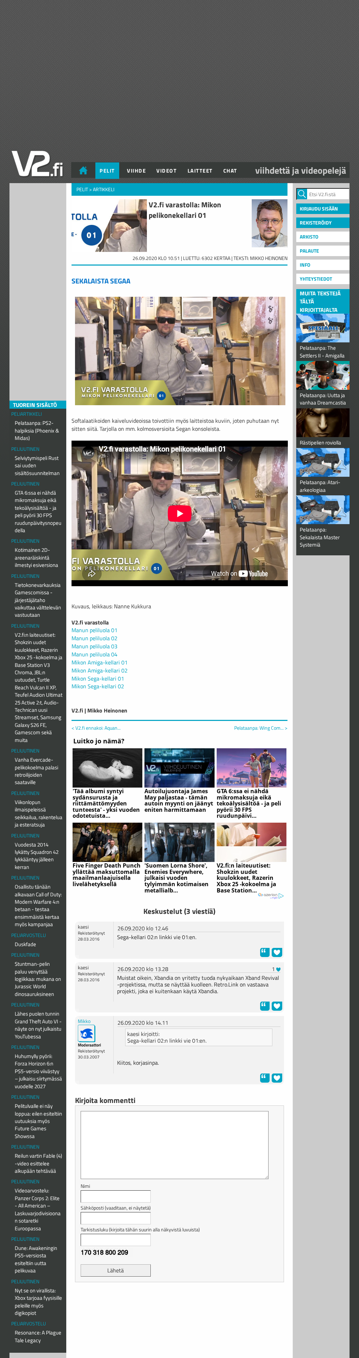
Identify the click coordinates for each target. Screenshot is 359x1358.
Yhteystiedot (316, 278)
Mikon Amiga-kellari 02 (100, 670)
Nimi (85, 1186)
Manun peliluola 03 (94, 646)
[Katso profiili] (86, 1033)
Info (305, 264)
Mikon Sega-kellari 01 (98, 678)
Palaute (309, 250)
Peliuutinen (25, 449)
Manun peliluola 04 (94, 654)
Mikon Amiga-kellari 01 (100, 662)
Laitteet (200, 171)
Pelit (107, 171)
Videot (166, 171)
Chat (230, 171)
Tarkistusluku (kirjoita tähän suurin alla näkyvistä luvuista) (140, 1229)
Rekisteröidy (316, 222)
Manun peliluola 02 (94, 638)
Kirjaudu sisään (319, 208)
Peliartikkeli (26, 413)
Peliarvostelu (28, 935)
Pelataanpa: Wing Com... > (260, 727)
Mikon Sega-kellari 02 (98, 686)
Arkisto (309, 236)
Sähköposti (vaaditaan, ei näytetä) (116, 1207)
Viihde (136, 171)
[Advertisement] (179, 1305)
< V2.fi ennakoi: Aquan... (96, 727)
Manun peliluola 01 (94, 630)
